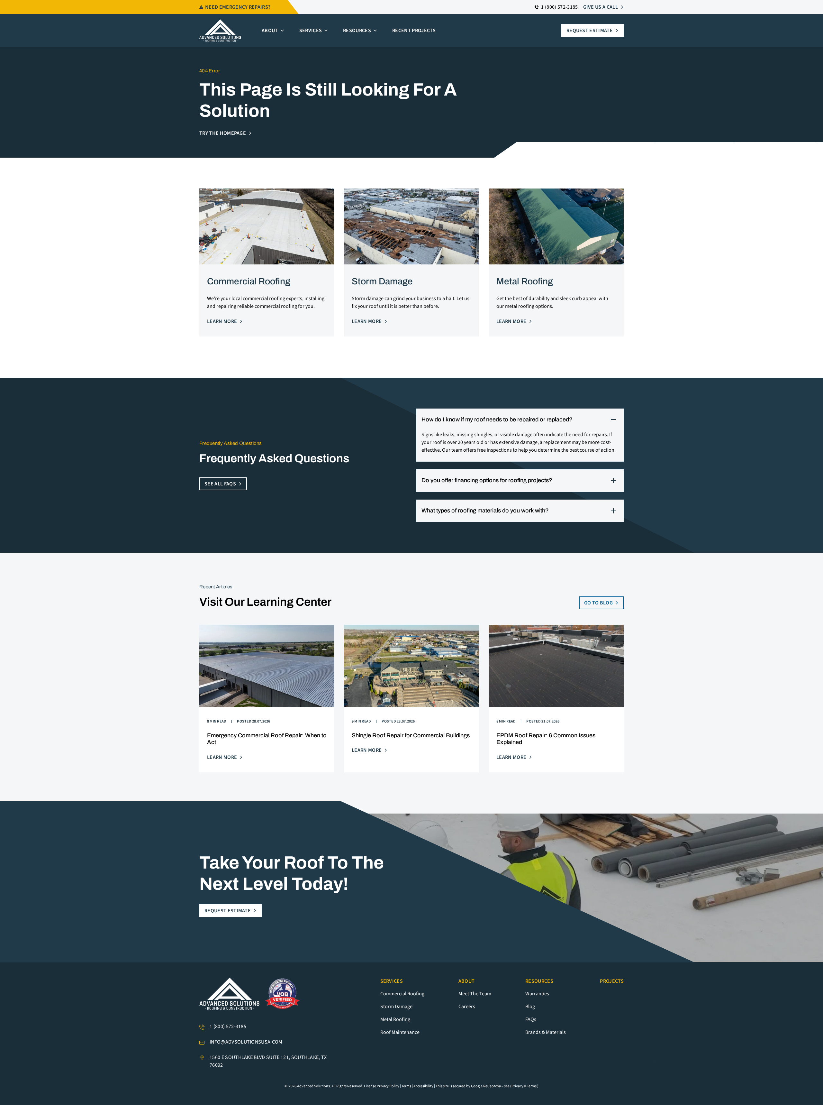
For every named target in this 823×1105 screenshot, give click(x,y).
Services (310, 30)
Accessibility (423, 1086)
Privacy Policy (388, 1086)
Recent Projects (414, 30)
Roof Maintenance (400, 1032)
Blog (530, 1006)
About (270, 30)
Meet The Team (474, 993)
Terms (406, 1086)
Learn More (222, 321)
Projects (612, 981)
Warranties (537, 993)
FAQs (530, 1019)
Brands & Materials (545, 1032)
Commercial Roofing (402, 993)
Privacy (517, 1086)
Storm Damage (396, 1006)
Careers (466, 1006)
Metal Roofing (395, 1019)
